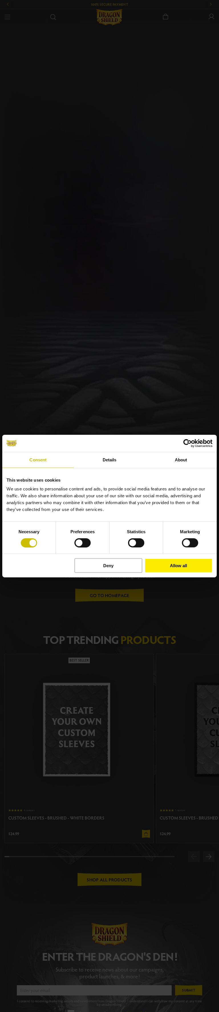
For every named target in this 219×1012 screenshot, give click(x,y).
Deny (108, 565)
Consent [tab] (37, 459)
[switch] (82, 542)
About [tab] (181, 459)
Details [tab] (110, 459)
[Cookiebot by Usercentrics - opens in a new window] (187, 443)
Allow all (178, 565)
